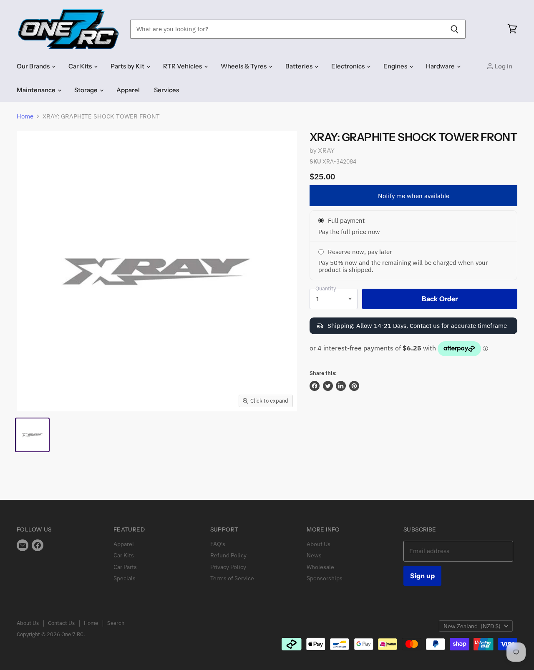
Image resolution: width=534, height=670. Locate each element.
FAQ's (217, 544)
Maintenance (37, 90)
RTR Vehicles (183, 66)
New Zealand (472, 626)
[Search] (454, 29)
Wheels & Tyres (244, 66)
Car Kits (80, 66)
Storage (86, 90)
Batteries (299, 66)
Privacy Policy (228, 567)
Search (115, 623)
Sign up (422, 576)
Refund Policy (228, 555)
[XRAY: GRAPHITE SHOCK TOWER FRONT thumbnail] (32, 434)
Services (166, 90)
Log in (503, 66)
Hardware (441, 66)
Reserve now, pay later (360, 252)
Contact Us (61, 623)
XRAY (326, 150)
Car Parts (125, 567)
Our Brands (34, 66)
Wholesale (320, 567)
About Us (318, 544)
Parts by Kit (128, 66)
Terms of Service (232, 578)
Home (25, 116)
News (314, 555)
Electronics (348, 66)
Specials (124, 578)
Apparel (128, 90)
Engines (395, 66)
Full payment (346, 220)
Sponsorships (325, 578)
